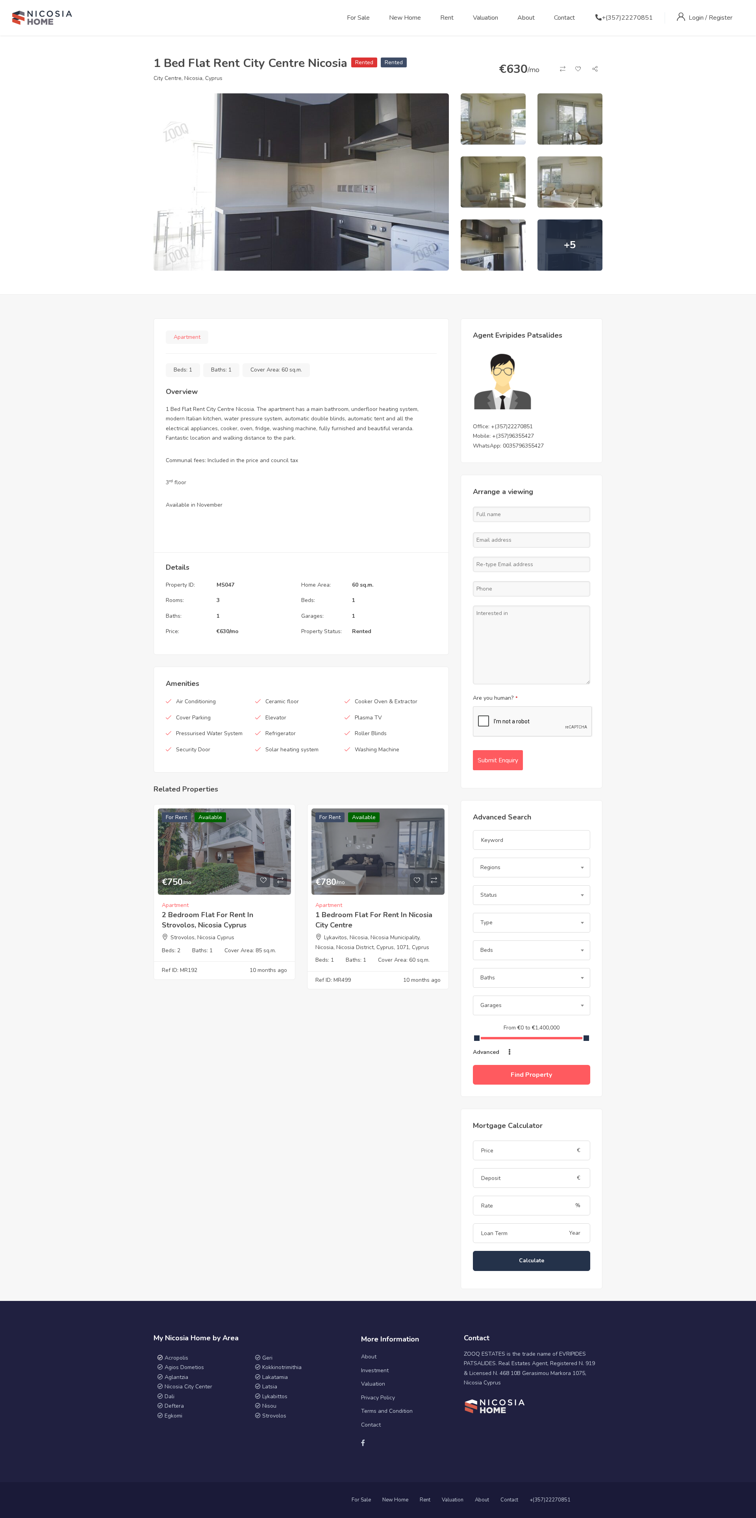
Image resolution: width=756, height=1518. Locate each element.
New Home (405, 17)
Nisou (269, 1406)
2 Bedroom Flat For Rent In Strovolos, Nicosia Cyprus (207, 919)
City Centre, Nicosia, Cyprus (188, 78)
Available (210, 817)
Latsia (269, 1386)
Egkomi (173, 1416)
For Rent (176, 817)
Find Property (531, 1074)
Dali (169, 1396)
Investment (375, 1370)
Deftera (174, 1406)
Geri (266, 1358)
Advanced (487, 1052)
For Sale (358, 17)
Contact (564, 17)
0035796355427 (523, 446)
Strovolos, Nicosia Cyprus (202, 937)
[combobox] (531, 867)
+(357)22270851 (627, 17)
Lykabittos (274, 1396)
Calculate (531, 1260)
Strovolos (274, 1416)
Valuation (485, 17)
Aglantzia (176, 1377)
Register (720, 17)
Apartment (187, 337)
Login (697, 17)
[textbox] (531, 867)
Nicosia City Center (188, 1386)
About (526, 17)
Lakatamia (275, 1377)
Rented (364, 62)
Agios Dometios (184, 1367)
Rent (447, 17)
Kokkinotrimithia (282, 1367)
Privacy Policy (378, 1397)
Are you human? (495, 698)
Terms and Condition (387, 1411)
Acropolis (176, 1358)
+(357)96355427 (513, 436)
